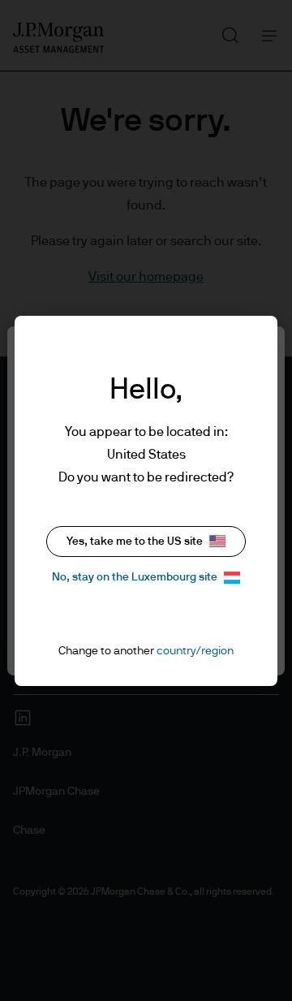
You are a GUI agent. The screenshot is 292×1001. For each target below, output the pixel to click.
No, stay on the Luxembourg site (134, 577)
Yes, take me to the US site (135, 541)
